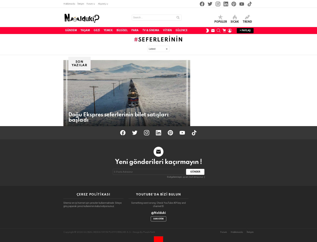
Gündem (71, 30)
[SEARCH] (219, 30)
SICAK (235, 22)
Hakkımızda (69, 4)
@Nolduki (158, 212)
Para (134, 30)
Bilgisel (122, 30)
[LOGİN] (230, 30)
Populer (220, 22)
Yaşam (85, 30)
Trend (247, 22)
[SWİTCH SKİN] (207, 30)
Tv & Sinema (150, 30)
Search (178, 18)
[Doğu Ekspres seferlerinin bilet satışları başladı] (126, 93)
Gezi (97, 30)
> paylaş (245, 30)
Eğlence (181, 30)
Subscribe (158, 219)
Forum (90, 4)
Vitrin (167, 30)
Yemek (108, 30)
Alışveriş (102, 4)
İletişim (80, 4)
